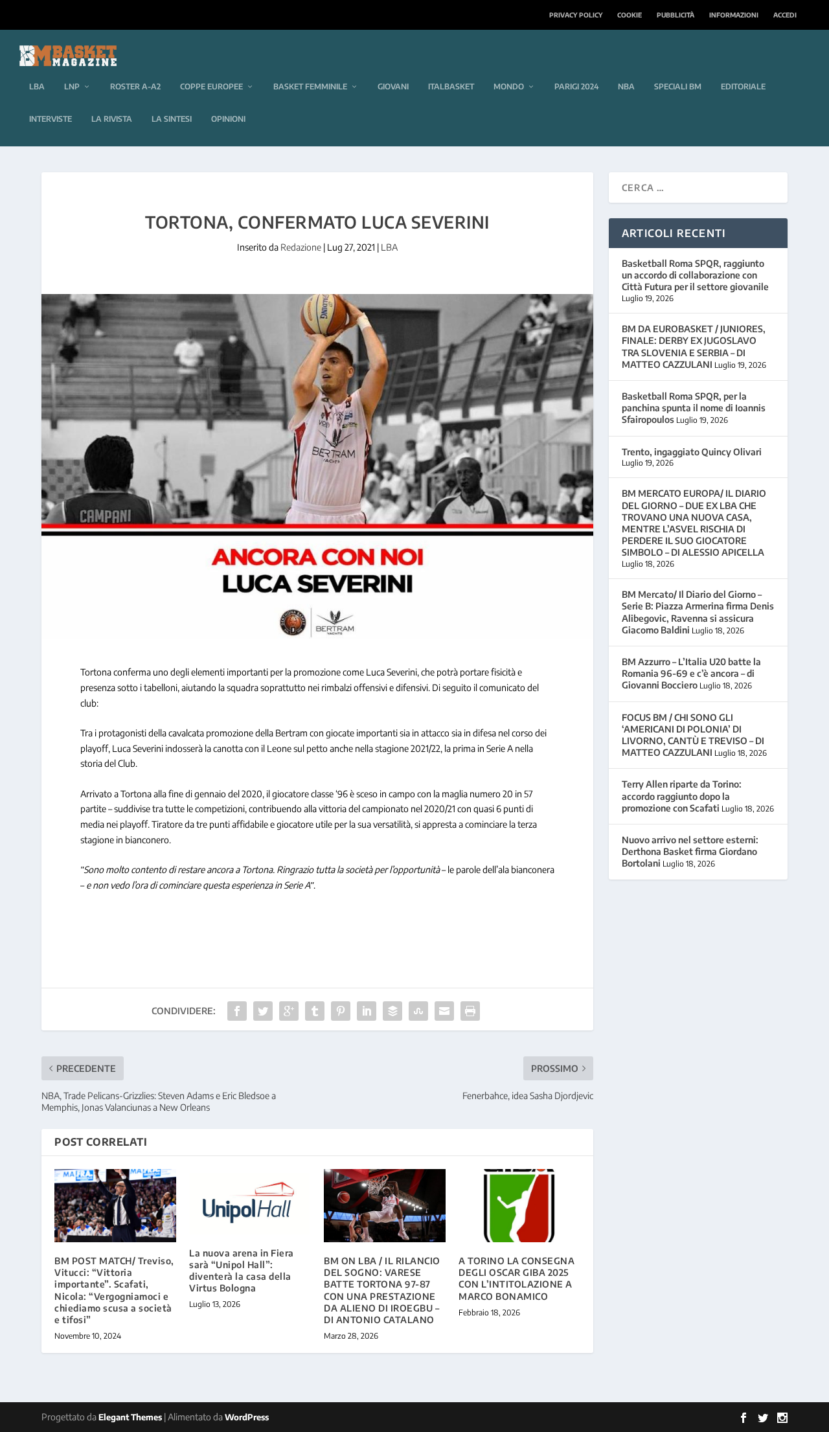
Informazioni (733, 15)
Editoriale (743, 86)
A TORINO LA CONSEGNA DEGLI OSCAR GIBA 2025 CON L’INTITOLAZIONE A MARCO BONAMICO (516, 1278)
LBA (37, 86)
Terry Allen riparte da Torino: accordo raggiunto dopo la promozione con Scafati (682, 796)
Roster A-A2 (135, 86)
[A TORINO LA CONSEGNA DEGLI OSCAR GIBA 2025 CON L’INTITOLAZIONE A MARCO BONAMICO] (519, 1205)
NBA (626, 86)
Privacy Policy (575, 15)
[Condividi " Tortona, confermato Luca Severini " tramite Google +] (289, 1011)
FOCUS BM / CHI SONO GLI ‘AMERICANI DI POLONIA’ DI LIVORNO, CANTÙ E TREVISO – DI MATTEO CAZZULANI (693, 735)
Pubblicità (675, 15)
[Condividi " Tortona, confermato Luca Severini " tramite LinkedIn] (367, 1011)
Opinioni (228, 119)
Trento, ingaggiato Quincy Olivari (692, 451)
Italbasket (451, 86)
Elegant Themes (130, 1417)
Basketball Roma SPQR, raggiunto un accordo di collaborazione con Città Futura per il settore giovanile (695, 275)
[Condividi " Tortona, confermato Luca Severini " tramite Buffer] (392, 1011)
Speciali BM (677, 86)
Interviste (50, 119)
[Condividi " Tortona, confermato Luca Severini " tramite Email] (444, 1011)
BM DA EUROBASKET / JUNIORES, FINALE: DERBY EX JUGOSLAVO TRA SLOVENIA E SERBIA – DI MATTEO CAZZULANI (694, 346)
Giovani (393, 86)
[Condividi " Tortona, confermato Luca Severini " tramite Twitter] (263, 1011)
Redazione (300, 247)
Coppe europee (211, 86)
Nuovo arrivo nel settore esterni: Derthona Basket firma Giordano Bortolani (690, 851)
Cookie (629, 15)
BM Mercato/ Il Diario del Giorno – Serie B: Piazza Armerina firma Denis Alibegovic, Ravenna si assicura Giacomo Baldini (698, 612)
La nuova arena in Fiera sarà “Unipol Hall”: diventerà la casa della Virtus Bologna (241, 1270)
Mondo (509, 86)
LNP (72, 86)
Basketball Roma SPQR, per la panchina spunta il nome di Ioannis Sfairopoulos (694, 408)
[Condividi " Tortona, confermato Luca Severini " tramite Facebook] (237, 1011)
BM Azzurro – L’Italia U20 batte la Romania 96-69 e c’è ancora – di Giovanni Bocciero (691, 673)
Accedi (785, 15)
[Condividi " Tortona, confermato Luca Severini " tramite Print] (470, 1011)
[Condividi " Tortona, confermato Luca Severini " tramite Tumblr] (315, 1011)
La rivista (111, 119)
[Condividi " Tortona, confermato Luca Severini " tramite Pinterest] (341, 1011)
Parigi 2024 (576, 86)
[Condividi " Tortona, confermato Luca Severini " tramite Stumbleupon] (418, 1011)
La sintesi (172, 119)
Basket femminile (310, 86)
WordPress (247, 1417)
